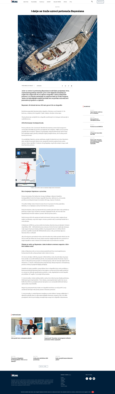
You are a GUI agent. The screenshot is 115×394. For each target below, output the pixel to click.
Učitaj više (43, 366)
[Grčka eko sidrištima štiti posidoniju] (43, 349)
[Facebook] (62, 86)
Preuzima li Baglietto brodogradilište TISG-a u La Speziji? (19, 359)
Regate (92, 110)
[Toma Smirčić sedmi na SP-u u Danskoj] (86, 112)
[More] (71, 86)
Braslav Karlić (28, 85)
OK (92, 391)
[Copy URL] (68, 86)
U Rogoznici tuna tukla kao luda (96, 133)
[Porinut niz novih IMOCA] (86, 126)
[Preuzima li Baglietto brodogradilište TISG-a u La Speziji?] (21, 349)
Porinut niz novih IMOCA (96, 126)
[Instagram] (90, 378)
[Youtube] (94, 378)
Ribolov (92, 131)
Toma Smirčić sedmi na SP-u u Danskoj (96, 112)
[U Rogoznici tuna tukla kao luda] (86, 133)
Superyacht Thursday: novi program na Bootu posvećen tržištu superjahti (57, 338)
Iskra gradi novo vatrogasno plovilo (21, 338)
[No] (113, 392)
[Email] (65, 86)
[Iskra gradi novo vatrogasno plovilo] (26, 326)
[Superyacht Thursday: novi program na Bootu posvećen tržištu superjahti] (60, 326)
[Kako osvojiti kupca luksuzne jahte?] (66, 349)
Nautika (57, 6)
